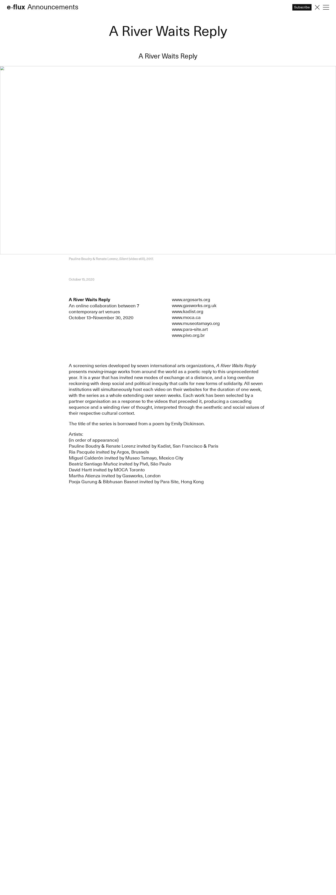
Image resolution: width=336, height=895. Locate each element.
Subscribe (168, 459)
